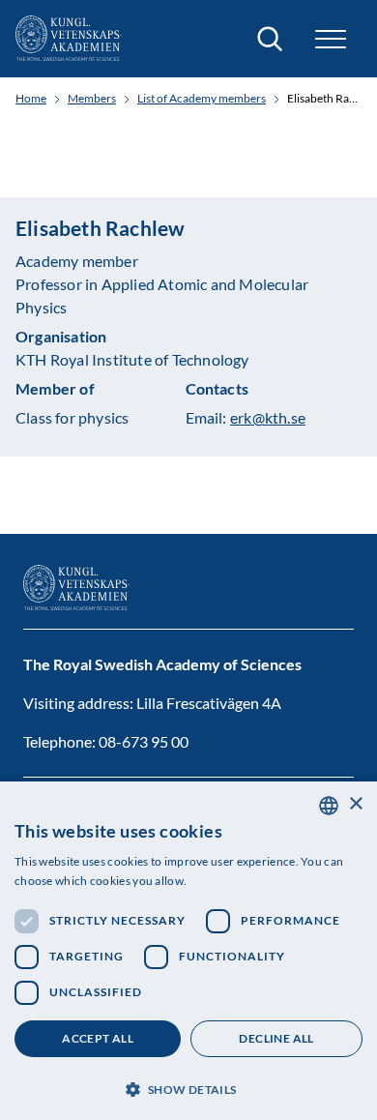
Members (92, 98)
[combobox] (328, 805)
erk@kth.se (267, 417)
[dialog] (188, 950)
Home (30, 98)
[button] (188, 1087)
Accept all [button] (97, 1038)
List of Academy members (201, 98)
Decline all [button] (276, 1038)
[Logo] (68, 38)
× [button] (355, 804)
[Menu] (330, 39)
